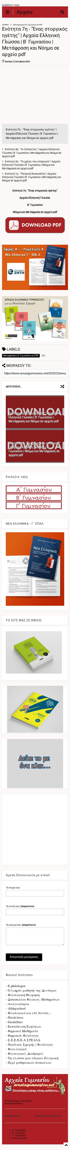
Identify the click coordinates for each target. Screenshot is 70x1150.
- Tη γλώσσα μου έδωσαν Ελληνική (32, 1058)
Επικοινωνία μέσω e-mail (48, 1115)
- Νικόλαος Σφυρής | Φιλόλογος (29, 1044)
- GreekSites (14, 1022)
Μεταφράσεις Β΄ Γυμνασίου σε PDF (28, 25)
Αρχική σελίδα (12, 1115)
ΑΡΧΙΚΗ (5, 25)
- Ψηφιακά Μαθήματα (22, 1031)
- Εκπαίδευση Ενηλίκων (23, 1026)
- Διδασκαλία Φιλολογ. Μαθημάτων (33, 999)
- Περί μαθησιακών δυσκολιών (28, 1062)
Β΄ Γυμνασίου (18, 1133)
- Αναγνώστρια (17, 1004)
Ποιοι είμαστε (19, 1138)
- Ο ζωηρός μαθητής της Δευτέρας (31, 990)
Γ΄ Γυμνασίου (18, 1135)
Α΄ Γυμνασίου (19, 1130)
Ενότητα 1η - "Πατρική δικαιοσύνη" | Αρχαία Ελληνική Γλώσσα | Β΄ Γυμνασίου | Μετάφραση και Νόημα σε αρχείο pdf (31, 177)
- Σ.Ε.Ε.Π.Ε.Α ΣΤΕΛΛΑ (23, 1040)
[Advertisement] (33, 94)
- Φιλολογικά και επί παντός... (29, 1013)
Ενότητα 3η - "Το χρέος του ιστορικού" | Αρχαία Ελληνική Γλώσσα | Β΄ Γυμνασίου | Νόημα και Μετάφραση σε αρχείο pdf (31, 165)
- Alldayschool (16, 1008)
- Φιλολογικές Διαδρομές (24, 1053)
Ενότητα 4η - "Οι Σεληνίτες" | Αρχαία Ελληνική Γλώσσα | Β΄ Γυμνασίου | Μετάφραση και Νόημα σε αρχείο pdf (31, 152)
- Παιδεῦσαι (15, 1017)
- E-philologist (15, 985)
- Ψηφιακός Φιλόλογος (22, 1035)
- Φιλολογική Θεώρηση (23, 995)
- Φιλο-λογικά (16, 1049)
